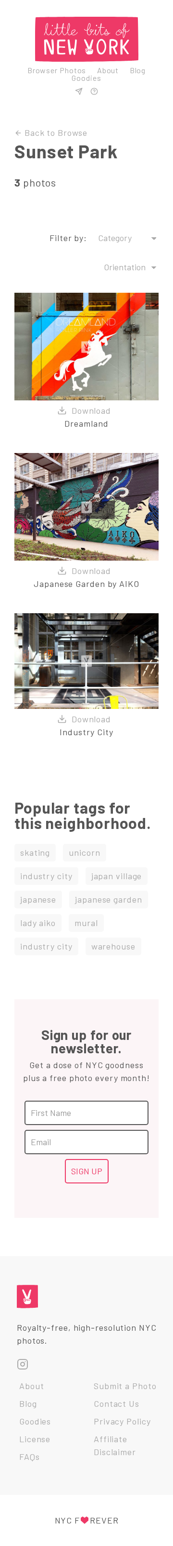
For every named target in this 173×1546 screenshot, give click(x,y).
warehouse (113, 946)
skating (35, 852)
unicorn (84, 852)
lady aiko (38, 922)
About (108, 70)
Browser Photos (56, 70)
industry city (46, 876)
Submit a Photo (125, 1385)
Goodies (86, 77)
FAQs (29, 1456)
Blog (138, 70)
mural (86, 922)
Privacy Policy (122, 1421)
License (34, 1439)
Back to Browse (54, 132)
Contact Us (116, 1403)
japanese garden (108, 899)
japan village (116, 876)
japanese (38, 899)
